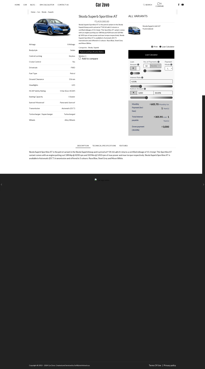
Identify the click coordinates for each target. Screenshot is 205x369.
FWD (73, 67)
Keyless (72, 56)
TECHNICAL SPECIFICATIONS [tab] (104, 146)
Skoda (44, 12)
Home (17, 5)
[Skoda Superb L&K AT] (134, 31)
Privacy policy (170, 365)
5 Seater (71, 97)
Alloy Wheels (70, 120)
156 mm (72, 79)
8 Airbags (71, 44)
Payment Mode (168, 63)
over (161, 118)
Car (25, 5)
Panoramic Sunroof (67, 102)
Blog (32, 5)
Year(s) (166, 108)
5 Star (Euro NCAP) (67, 91)
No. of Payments (150, 62)
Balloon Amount (136, 89)
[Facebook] (179, 5)
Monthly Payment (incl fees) (137, 107)
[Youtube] (183, 5)
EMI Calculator (47, 5)
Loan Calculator (168, 47)
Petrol (72, 73)
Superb (51, 12)
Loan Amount (133, 63)
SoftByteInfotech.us (82, 365)
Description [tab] (83, 146)
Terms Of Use (155, 365)
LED (73, 85)
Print (156, 47)
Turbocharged (69, 114)
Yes (73, 62)
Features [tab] (123, 146)
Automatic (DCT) (68, 108)
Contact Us (63, 5)
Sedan (72, 50)
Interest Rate (135, 77)
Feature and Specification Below (92, 52)
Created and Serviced (64, 365)
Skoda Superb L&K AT (152, 26)
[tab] (83, 145)
